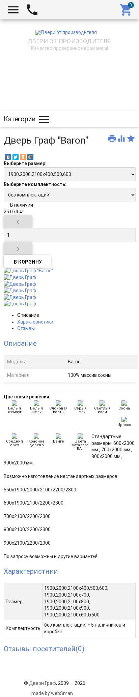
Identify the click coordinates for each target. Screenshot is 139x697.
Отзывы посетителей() (44, 649)
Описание (28, 315)
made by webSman (52, 693)
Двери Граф (42, 683)
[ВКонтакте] (8, 157)
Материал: (18, 375)
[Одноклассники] (23, 157)
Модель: (16, 361)
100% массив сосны (89, 375)
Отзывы (26, 328)
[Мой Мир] (30, 157)
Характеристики (35, 322)
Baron (74, 361)
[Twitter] (15, 157)
